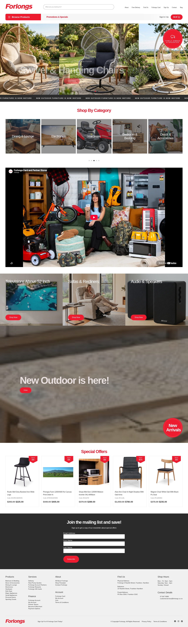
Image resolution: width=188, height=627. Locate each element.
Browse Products (21, 17)
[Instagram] (178, 621)
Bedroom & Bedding (12, 581)
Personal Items (10, 597)
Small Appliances (11, 595)
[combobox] (78, 7)
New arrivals (173, 427)
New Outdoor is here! (64, 380)
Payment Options (34, 608)
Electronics (9, 587)
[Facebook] (175, 621)
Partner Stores (33, 604)
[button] (90, 91)
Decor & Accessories (12, 583)
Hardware (8, 589)
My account (32, 602)
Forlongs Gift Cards (35, 589)
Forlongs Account (34, 600)
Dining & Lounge (11, 585)
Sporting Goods (10, 599)
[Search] (111, 7)
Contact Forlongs (61, 585)
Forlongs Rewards (34, 587)
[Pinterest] (182, 621)
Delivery (31, 581)
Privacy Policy (146, 621)
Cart (56, 600)
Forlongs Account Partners (37, 585)
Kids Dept (8, 591)
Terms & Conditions (62, 602)
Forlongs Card (60, 596)
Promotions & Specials (57, 17)
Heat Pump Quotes (34, 583)
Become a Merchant (35, 606)
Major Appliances (11, 593)
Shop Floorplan (60, 583)
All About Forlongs (61, 581)
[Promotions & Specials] (44, 17)
